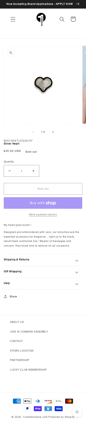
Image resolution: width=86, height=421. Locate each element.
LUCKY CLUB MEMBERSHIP (28, 369)
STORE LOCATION (22, 350)
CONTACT (16, 341)
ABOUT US (17, 322)
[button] (13, 19)
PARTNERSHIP (19, 360)
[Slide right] (53, 132)
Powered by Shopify (61, 416)
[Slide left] (33, 132)
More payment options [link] (43, 214)
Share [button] (13, 296)
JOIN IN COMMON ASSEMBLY (29, 331)
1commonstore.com (35, 416)
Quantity (9, 161)
